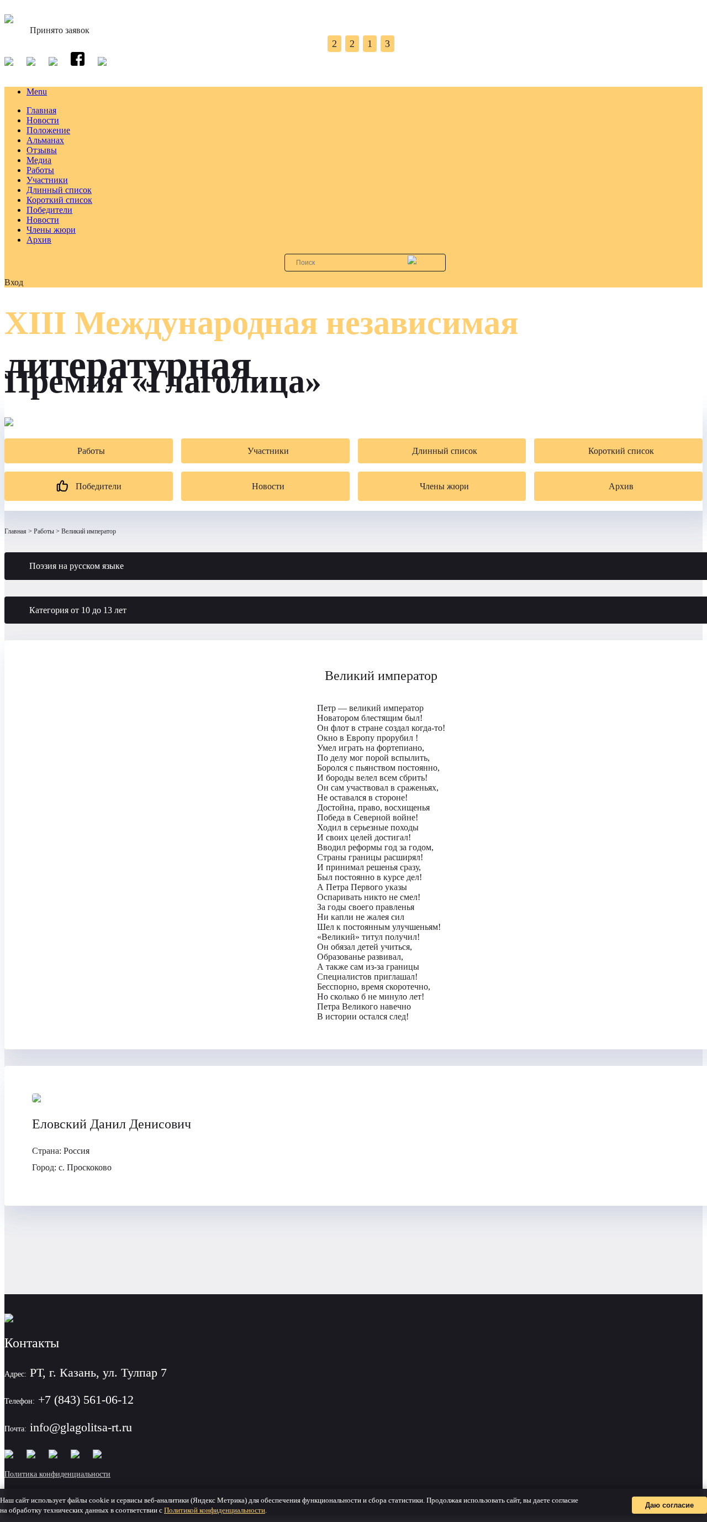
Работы (40, 170)
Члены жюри (51, 229)
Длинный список (59, 190)
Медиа (39, 160)
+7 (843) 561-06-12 (86, 1399)
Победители (49, 210)
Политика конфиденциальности (57, 1474)
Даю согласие (669, 1505)
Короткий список (59, 200)
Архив (39, 239)
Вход (13, 282)
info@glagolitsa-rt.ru (81, 1427)
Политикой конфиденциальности (214, 1510)
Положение (48, 130)
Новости (43, 120)
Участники (47, 180)
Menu (37, 91)
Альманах (45, 140)
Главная (41, 110)
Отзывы (42, 150)
